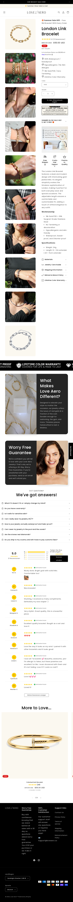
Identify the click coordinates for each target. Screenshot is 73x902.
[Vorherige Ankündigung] (4, 2)
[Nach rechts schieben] (41, 798)
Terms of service (58, 822)
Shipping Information (59, 829)
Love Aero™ (14, 896)
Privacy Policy (60, 817)
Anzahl (44, 90)
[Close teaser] (68, 460)
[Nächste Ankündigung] (69, 2)
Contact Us (59, 812)
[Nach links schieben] (32, 798)
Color (43, 81)
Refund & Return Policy (61, 836)
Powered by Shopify (24, 896)
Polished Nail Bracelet (35, 782)
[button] (4, 12)
